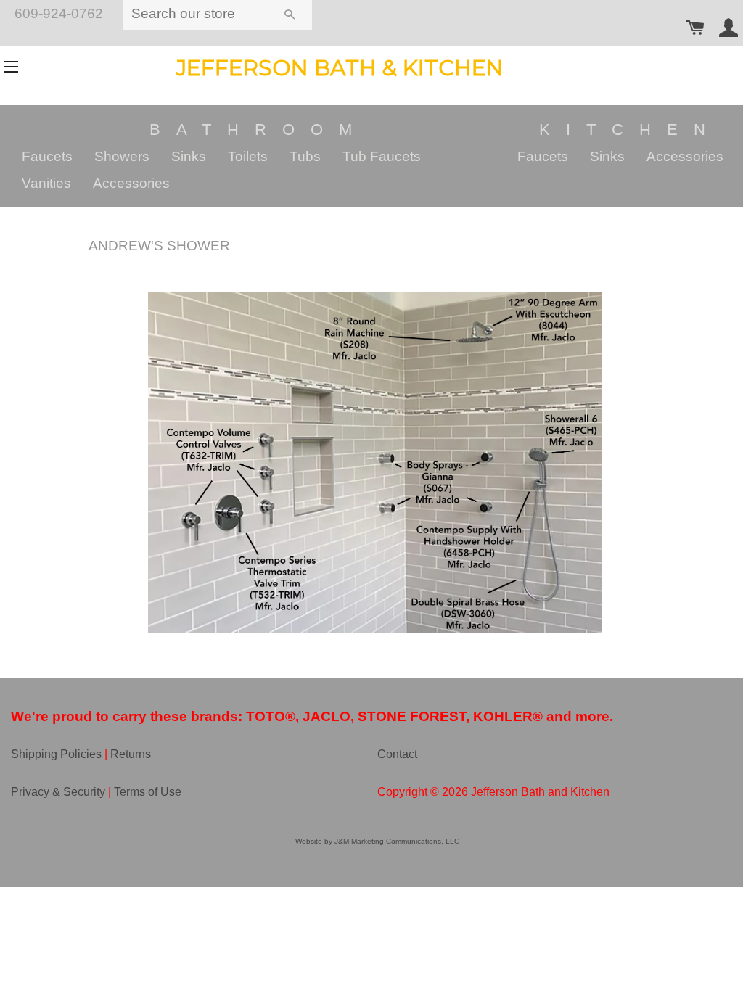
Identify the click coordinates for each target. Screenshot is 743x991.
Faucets (47, 156)
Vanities (46, 183)
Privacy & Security (58, 792)
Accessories (131, 183)
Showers (121, 156)
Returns (130, 754)
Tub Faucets (381, 156)
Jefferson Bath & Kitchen (340, 67)
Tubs (305, 156)
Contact (397, 754)
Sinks (188, 156)
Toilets (248, 156)
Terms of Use (147, 792)
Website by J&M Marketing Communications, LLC (377, 841)
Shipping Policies (56, 754)
